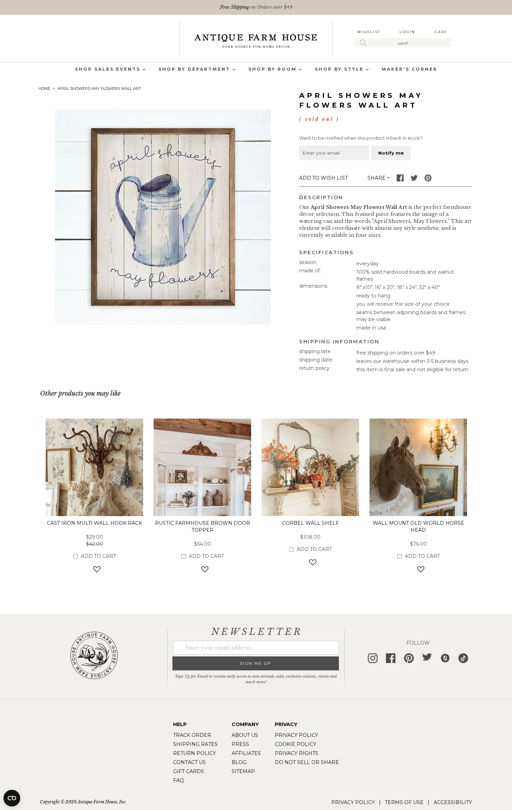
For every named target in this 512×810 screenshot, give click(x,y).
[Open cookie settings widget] (11, 798)
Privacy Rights (296, 753)
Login (407, 32)
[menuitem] (107, 69)
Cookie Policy (295, 744)
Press (240, 744)
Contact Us (189, 762)
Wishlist (369, 32)
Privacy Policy (296, 735)
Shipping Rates (195, 744)
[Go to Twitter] (414, 180)
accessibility (453, 802)
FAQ (178, 780)
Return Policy (194, 753)
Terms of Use (404, 802)
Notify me (391, 153)
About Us (245, 735)
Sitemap (243, 771)
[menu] (256, 69)
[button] (94, 569)
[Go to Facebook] (400, 180)
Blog (239, 762)
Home (44, 88)
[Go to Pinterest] (428, 180)
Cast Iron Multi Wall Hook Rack (94, 523)
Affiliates (246, 753)
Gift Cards (188, 771)
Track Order (192, 735)
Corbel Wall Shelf (310, 523)
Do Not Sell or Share (307, 762)
